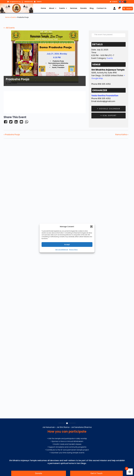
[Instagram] (125, 2)
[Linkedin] (16, 122)
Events (62, 8)
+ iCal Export (108, 115)
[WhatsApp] (26, 122)
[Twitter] (10, 122)
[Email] (21, 122)
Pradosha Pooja (12, 134)
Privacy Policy (73, 249)
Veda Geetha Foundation (104, 95)
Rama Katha (121, 134)
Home (43, 8)
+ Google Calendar (108, 108)
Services (73, 8)
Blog (91, 8)
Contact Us (101, 8)
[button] (91, 226)
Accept (67, 244)
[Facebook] (120, 2)
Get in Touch (96, 473)
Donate (83, 8)
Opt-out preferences (61, 249)
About (51, 8)
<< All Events (9, 27)
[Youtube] (122, 2)
